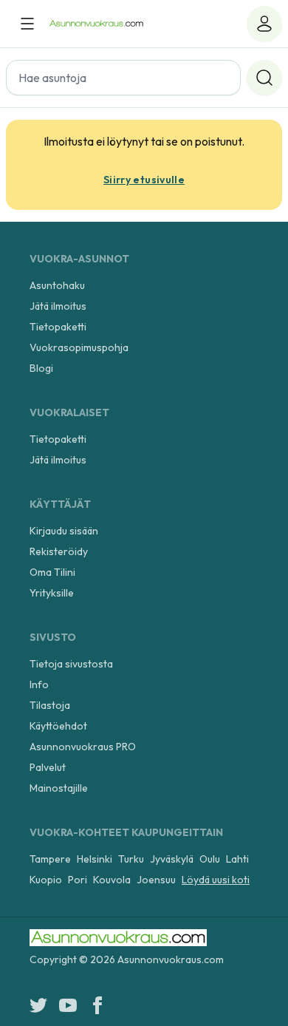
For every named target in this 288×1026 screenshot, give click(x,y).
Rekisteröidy (59, 551)
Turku (131, 859)
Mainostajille (59, 788)
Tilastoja (50, 705)
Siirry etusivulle (144, 179)
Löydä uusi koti (216, 879)
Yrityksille (52, 592)
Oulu (209, 859)
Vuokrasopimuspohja (79, 347)
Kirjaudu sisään (64, 530)
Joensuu (156, 879)
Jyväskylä (171, 859)
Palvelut (48, 767)
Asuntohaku (57, 285)
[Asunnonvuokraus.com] (96, 24)
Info (39, 684)
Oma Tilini (52, 572)
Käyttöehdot (58, 726)
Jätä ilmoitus (58, 306)
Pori (77, 879)
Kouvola (112, 879)
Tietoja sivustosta (71, 663)
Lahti (237, 859)
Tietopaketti (58, 326)
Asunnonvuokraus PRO (83, 746)
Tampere (50, 859)
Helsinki (94, 859)
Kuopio (46, 879)
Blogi (41, 368)
